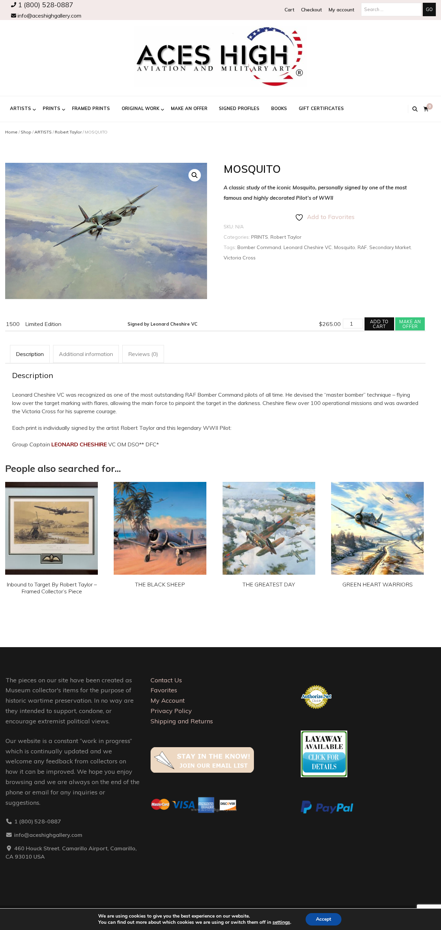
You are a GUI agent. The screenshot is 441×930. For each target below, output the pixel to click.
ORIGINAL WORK (140, 108)
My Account (168, 700)
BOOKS (279, 108)
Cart (289, 10)
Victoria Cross (240, 258)
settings (281, 922)
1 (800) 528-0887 (44, 5)
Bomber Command (259, 247)
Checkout (311, 10)
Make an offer (410, 324)
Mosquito (344, 247)
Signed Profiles (239, 108)
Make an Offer (189, 108)
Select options (51, 526)
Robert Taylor (68, 132)
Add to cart (379, 324)
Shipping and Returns (182, 721)
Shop (26, 132)
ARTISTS (20, 108)
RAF (362, 247)
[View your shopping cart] (426, 109)
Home (11, 132)
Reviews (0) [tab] (143, 353)
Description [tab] (30, 353)
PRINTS (51, 108)
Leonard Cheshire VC (308, 247)
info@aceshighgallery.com (48, 15)
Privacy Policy (171, 711)
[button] (194, 175)
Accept (323, 919)
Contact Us (166, 680)
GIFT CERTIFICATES (321, 108)
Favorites (164, 690)
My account (341, 10)
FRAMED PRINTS (91, 108)
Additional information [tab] (86, 353)
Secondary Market (390, 247)
